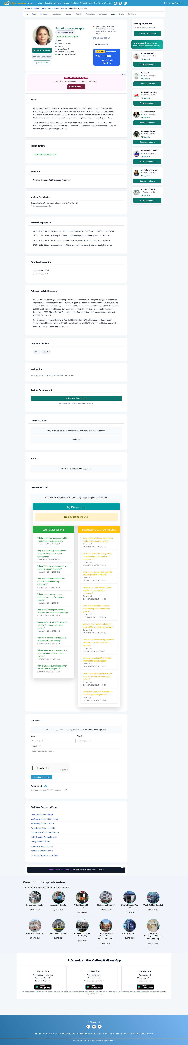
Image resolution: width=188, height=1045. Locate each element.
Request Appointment (77, 398)
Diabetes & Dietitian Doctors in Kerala (45, 832)
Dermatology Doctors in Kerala (42, 846)
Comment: (36, 746)
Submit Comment (42, 777)
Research (68, 14)
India (44, 8)
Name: (34, 736)
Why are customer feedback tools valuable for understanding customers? (51, 582)
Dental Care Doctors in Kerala (42, 814)
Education (44, 14)
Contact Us (56, 1034)
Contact (83, 3)
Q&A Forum (107, 3)
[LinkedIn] (101, 38)
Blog (90, 3)
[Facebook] (94, 38)
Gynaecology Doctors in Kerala (42, 823)
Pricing (97, 3)
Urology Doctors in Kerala (40, 842)
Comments (132, 14)
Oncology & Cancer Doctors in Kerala (44, 855)
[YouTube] (105, 38)
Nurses (66, 3)
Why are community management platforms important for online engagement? (51, 553)
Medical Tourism (112, 1034)
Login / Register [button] (175, 3)
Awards (78, 14)
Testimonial (99, 1034)
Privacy (149, 1034)
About (34, 14)
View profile (145, 59)
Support (124, 1034)
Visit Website (43, 63)
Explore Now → (76, 87)
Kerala (64, 8)
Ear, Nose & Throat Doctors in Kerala (44, 819)
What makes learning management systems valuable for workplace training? (52, 653)
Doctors (57, 3)
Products (74, 3)
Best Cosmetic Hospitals (76, 78)
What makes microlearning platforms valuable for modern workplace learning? (52, 625)
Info (26, 14)
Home (40, 3)
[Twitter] (98, 38)
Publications (90, 14)
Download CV (103, 44)
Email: (80, 736)
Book (113, 14)
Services (89, 1034)
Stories (121, 14)
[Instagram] (109, 38)
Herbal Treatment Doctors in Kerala (44, 837)
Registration (56, 14)
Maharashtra (53, 8)
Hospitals (48, 3)
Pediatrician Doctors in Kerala (42, 851)
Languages (103, 14)
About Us (46, 1034)
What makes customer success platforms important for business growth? (50, 597)
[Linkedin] (94, 1027)
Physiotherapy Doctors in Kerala (43, 828)
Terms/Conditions (137, 1034)
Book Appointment (43, 50)
